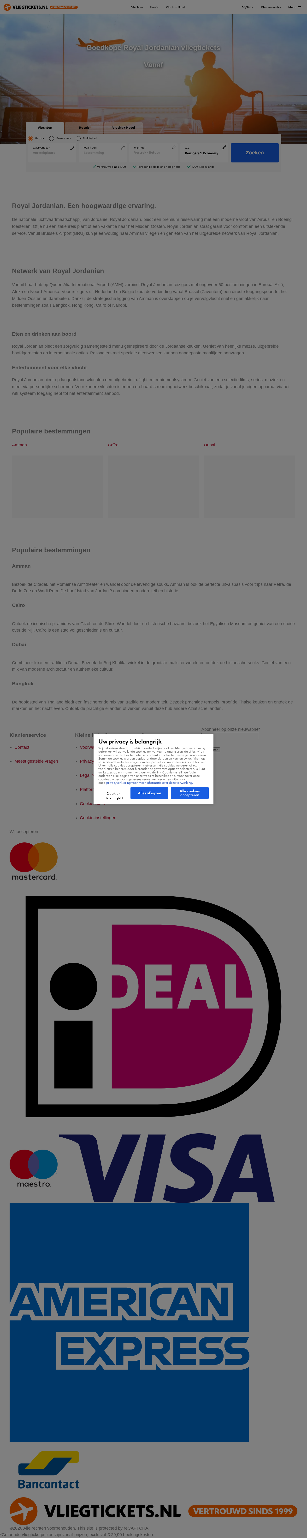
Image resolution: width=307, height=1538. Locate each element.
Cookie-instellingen (113, 795)
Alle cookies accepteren (190, 793)
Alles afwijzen (149, 793)
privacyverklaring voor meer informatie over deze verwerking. (149, 782)
